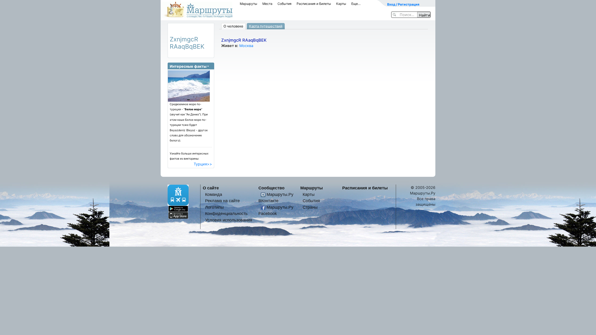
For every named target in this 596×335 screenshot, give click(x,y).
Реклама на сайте (222, 200)
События (284, 4)
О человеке (233, 26)
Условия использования (228, 220)
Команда (213, 194)
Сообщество (271, 187)
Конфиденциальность (226, 213)
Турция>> (203, 164)
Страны (310, 207)
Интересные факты (188, 66)
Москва (246, 45)
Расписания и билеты (365, 187)
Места (267, 4)
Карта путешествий (265, 26)
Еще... (356, 4)
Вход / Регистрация (403, 4)
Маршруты (248, 4)
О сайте (211, 187)
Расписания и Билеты (314, 4)
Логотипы (214, 207)
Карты (341, 4)
